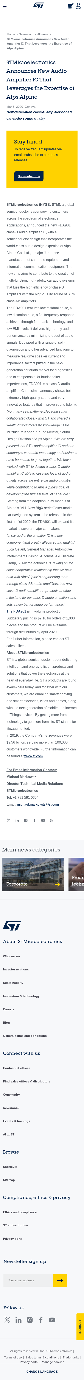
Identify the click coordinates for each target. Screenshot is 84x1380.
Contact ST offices (16, 1068)
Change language (42, 1371)
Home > (12, 34)
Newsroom (11, 1108)
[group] (33, 874)
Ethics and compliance (20, 1212)
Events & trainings (16, 1121)
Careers (8, 1009)
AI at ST (8, 1134)
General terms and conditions (25, 1035)
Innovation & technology (21, 996)
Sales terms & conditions (42, 1357)
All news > (44, 34)
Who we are (11, 956)
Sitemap (9, 1180)
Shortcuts (10, 1166)
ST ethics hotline (15, 1225)
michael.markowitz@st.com (38, 804)
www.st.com (33, 756)
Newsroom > (27, 34)
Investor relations (16, 969)
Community (11, 1094)
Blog (6, 1022)
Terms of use (13, 1357)
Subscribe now (29, 176)
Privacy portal (13, 1238)
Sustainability (13, 982)
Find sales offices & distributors (26, 1081)
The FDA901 (16, 611)
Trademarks (71, 1357)
